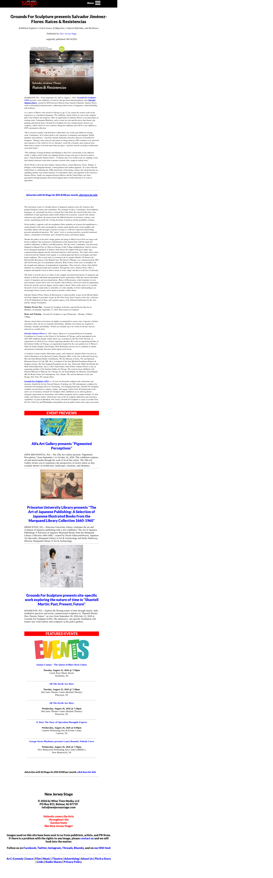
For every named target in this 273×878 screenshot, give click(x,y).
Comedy (18, 858)
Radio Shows (53, 861)
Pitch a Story (103, 858)
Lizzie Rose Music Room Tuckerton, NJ (61, 674)
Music (46, 858)
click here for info (86, 772)
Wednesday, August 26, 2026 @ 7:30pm (61, 708)
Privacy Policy (73, 861)
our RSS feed (102, 847)
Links (40, 861)
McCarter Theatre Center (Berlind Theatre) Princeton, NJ (61, 693)
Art (9, 858)
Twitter (42, 847)
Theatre (57, 858)
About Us (87, 858)
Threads (67, 847)
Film (38, 858)
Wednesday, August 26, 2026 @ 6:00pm (61, 727)
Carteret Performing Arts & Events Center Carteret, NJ (61, 732)
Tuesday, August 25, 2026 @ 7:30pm (61, 670)
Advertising (71, 858)
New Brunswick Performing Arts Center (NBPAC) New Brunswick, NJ (62, 751)
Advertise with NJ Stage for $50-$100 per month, (61, 194)
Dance (29, 858)
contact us (87, 838)
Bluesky (79, 847)
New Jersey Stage (68, 33)
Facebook (29, 847)
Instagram (54, 847)
